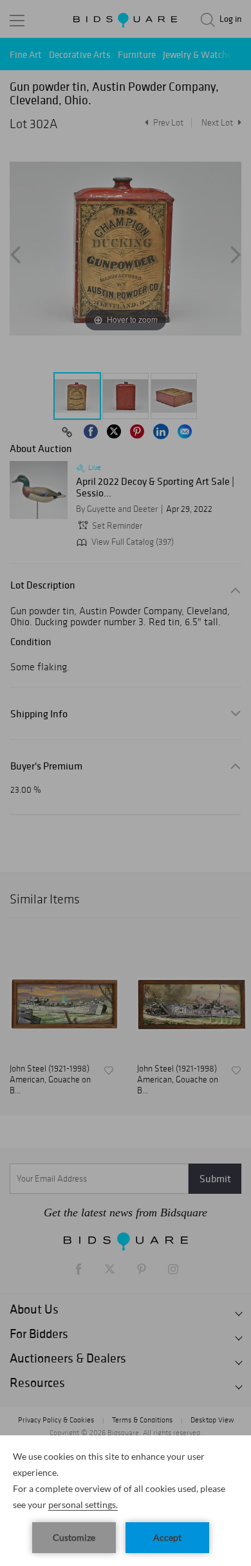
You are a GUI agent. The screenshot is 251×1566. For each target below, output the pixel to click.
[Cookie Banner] (125, 1500)
